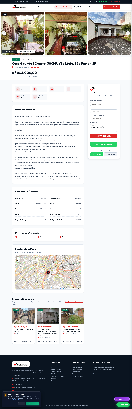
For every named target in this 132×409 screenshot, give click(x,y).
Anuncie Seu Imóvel (64, 7)
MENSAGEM (93, 122)
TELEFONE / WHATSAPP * (97, 115)
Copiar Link (111, 154)
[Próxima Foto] (128, 33)
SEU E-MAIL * (94, 108)
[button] (22, 33)
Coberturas (76, 372)
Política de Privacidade (19, 400)
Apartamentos (77, 367)
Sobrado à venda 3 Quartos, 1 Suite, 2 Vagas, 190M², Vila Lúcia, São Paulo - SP (47, 332)
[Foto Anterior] (4, 33)
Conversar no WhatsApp (104, 144)
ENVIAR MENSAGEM (104, 136)
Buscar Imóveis (48, 7)
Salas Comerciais (77, 376)
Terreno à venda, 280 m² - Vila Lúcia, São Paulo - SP (72, 330)
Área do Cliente (115, 1)
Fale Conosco (55, 374)
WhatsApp (103, 1)
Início (40, 7)
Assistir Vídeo (10, 51)
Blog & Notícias (79, 7)
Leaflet (63, 288)
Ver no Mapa (35, 67)
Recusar (22, 403)
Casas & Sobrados (78, 369)
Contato (88, 7)
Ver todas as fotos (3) (26, 51)
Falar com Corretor (112, 7)
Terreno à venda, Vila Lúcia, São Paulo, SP (23, 330)
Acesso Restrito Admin (100, 373)
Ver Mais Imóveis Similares (74, 302)
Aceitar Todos (33, 403)
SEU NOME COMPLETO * (97, 101)
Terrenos (75, 374)
